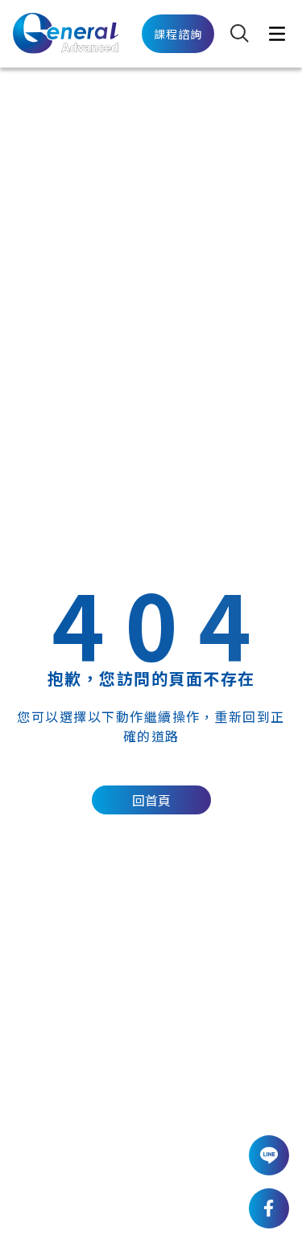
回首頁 (151, 800)
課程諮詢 (178, 34)
